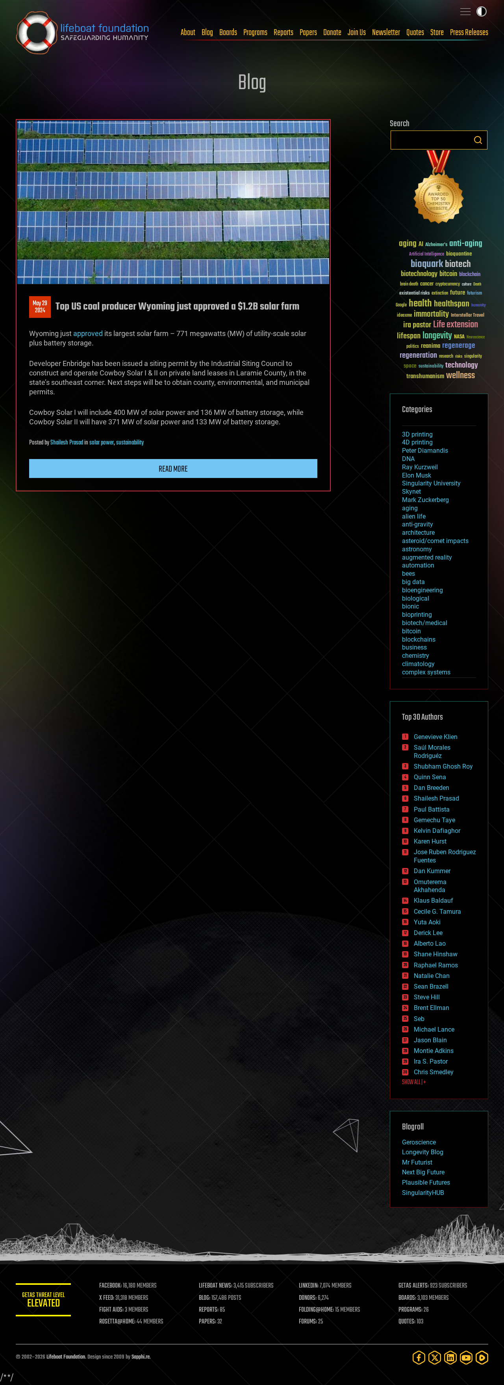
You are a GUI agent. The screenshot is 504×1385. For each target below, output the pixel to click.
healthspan (451, 304)
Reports (283, 32)
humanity (478, 305)
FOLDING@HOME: (316, 1310)
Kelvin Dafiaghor (437, 830)
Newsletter (386, 32)
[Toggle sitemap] (465, 11)
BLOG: (204, 1298)
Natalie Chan (432, 976)
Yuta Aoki (427, 922)
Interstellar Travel (467, 316)
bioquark (427, 264)
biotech (458, 264)
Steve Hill (427, 997)
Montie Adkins (434, 1051)
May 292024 (40, 307)
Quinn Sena (430, 777)
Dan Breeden (431, 787)
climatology (418, 664)
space (410, 365)
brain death (409, 284)
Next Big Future (423, 1172)
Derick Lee (428, 933)
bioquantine (459, 253)
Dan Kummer (432, 871)
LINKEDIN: (309, 1286)
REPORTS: (209, 1310)
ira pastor (417, 325)
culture (466, 284)
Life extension (455, 325)
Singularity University (431, 483)
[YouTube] (466, 1357)
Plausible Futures (426, 1182)
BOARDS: (407, 1298)
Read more (173, 469)
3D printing (417, 434)
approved (88, 333)
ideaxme (404, 316)
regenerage (458, 346)
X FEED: (106, 1298)
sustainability (130, 443)
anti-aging (465, 244)
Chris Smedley (434, 1072)
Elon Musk (416, 475)
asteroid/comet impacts (435, 541)
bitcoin (448, 274)
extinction (440, 293)
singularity (473, 356)
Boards (228, 32)
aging (408, 244)
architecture (418, 532)
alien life (414, 516)
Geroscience (419, 1142)
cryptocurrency (447, 284)
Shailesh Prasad (66, 443)
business (414, 647)
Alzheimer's (436, 245)
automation (418, 565)
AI (421, 244)
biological (415, 598)
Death (477, 284)
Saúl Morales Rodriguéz (432, 752)
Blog (207, 32)
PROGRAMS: (410, 1310)
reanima (430, 346)
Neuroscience (476, 338)
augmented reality (427, 557)
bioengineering (422, 590)
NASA (459, 337)
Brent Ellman (431, 1008)
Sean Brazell (431, 986)
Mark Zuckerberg (425, 500)
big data (413, 582)
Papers (308, 32)
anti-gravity (417, 524)
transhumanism (425, 376)
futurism (474, 294)
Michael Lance (434, 1029)
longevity (437, 336)
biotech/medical (424, 623)
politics (412, 346)
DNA (408, 459)
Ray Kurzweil (420, 467)
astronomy (417, 549)
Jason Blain (430, 1040)
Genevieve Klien (436, 737)
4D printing (417, 442)
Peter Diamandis (425, 450)
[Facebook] (419, 1357)
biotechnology (419, 274)
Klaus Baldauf (433, 900)
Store (437, 32)
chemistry (415, 655)
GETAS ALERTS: (413, 1286)
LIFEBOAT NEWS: (215, 1286)
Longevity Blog (422, 1152)
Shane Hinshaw (436, 954)
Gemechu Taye (434, 820)
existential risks (414, 294)
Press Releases (469, 32)
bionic (410, 606)
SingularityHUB (423, 1192)
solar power (101, 443)
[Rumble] (482, 1357)
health (420, 304)
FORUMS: (308, 1322)
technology (461, 365)
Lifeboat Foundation (65, 1357)
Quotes (415, 32)
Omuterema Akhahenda (430, 886)
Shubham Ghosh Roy (443, 766)
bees (408, 573)
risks (458, 356)
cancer (427, 284)
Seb (419, 1019)
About (188, 32)
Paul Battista (432, 809)
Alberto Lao (430, 943)
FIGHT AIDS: (111, 1310)
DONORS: (308, 1298)
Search (478, 140)
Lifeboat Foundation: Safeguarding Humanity (83, 32)
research (446, 356)
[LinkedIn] (450, 1357)
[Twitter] (434, 1357)
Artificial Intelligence (426, 254)
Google (401, 305)
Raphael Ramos (436, 965)
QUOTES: (406, 1322)
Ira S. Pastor (431, 1061)
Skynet (411, 491)
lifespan (409, 336)
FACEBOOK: (110, 1286)
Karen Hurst (430, 841)
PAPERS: (207, 1322)
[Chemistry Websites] (439, 188)
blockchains (418, 639)
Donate (332, 32)
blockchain (469, 275)
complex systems (426, 672)
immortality (431, 314)
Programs (255, 32)
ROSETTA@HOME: (117, 1322)
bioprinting (417, 614)
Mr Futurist (417, 1162)
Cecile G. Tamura (437, 911)
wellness (460, 376)
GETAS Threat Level (43, 1301)
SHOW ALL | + (414, 1082)
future (457, 293)
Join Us (357, 32)
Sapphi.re (141, 1357)
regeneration (418, 355)
